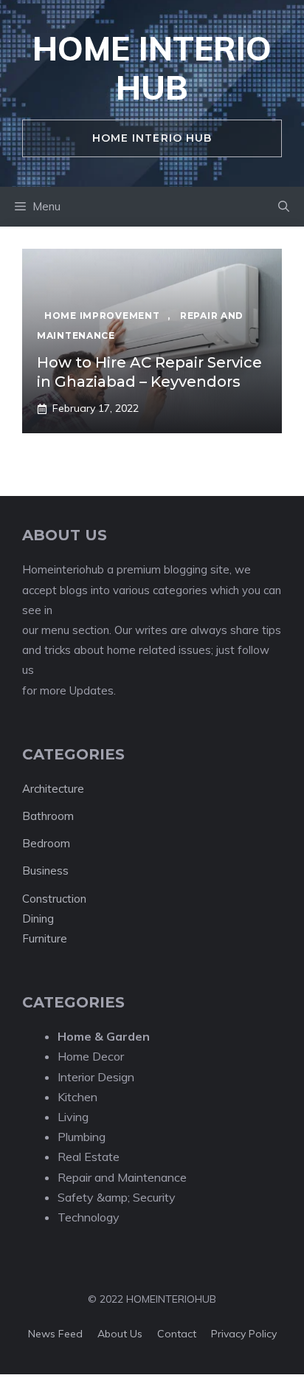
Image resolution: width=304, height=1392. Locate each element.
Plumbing (82, 1136)
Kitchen (77, 1096)
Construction (54, 899)
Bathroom (48, 816)
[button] (283, 207)
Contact (176, 1333)
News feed (55, 1333)
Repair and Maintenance (122, 1177)
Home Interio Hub (152, 68)
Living (73, 1116)
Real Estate (89, 1156)
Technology (89, 1217)
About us (119, 1333)
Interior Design (96, 1076)
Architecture (53, 789)
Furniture (44, 938)
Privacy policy (244, 1333)
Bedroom (46, 843)
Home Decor (91, 1056)
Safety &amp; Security (117, 1197)
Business (45, 871)
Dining (38, 919)
